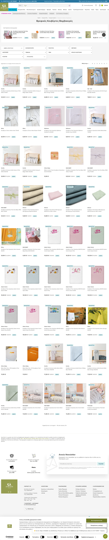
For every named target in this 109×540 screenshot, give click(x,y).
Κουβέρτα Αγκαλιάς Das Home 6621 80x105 (32, 408)
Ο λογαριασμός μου (97, 491)
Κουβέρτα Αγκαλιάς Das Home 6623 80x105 (75, 408)
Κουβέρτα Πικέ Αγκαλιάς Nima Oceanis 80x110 (10, 250)
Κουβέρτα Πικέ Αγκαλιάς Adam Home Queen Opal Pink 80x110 (32, 329)
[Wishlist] (96, 5)
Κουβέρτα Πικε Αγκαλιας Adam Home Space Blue (32, 289)
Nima (2, 128)
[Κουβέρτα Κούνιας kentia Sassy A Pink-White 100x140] (11, 156)
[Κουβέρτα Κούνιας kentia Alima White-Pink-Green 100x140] (54, 354)
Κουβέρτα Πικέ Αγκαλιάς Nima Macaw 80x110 (75, 329)
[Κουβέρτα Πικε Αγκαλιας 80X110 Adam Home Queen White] (54, 235)
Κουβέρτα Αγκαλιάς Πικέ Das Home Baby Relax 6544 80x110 (31, 250)
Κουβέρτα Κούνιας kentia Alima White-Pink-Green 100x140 (53, 368)
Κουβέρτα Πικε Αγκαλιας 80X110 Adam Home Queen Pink (75, 250)
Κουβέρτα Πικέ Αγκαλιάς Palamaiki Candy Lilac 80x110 (96, 408)
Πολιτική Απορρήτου (63, 497)
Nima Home (39, 438)
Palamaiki (89, 406)
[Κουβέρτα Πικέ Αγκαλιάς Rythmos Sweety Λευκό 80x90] (76, 116)
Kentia (2, 89)
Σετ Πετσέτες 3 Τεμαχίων (62, 13)
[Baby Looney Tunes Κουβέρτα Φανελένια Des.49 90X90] (54, 156)
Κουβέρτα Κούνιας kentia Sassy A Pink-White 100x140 (10, 170)
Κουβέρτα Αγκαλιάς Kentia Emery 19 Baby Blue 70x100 (76, 91)
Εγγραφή (101, 464)
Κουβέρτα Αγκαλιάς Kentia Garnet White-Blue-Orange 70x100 (54, 91)
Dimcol (24, 207)
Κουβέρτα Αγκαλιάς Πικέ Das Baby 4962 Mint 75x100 (11, 210)
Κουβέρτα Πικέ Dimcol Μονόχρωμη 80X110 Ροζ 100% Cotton (53, 210)
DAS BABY (68, 168)
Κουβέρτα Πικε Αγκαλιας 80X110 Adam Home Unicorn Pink (97, 289)
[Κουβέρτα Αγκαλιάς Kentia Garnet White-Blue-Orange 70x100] (54, 76)
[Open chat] (105, 536)
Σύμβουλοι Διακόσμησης (81, 493)
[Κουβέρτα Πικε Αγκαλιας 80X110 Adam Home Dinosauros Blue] (54, 314)
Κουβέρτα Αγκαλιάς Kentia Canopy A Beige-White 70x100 (32, 91)
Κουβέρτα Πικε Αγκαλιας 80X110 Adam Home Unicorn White (75, 289)
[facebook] (8, 492)
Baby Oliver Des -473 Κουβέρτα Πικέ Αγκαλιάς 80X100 (32, 368)
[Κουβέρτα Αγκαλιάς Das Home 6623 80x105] (76, 393)
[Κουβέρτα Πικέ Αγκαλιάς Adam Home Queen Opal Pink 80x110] (33, 314)
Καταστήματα (44, 491)
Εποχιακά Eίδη (21, 9)
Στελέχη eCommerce (80, 489)
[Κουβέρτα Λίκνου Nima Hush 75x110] (11, 116)
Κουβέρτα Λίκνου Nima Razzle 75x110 (32, 130)
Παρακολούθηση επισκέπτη (99, 497)
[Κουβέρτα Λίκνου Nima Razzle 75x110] (33, 116)
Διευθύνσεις (95, 495)
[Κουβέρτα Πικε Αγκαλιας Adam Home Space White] (11, 274)
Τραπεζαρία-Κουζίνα (78, 9)
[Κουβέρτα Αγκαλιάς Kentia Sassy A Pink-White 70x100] (11, 76)
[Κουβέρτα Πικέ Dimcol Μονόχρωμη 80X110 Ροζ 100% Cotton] (54, 195)
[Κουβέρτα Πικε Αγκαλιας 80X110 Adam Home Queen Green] (97, 235)
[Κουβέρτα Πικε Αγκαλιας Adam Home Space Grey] (54, 274)
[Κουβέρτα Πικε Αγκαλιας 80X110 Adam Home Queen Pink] (76, 235)
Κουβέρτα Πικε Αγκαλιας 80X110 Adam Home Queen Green (97, 250)
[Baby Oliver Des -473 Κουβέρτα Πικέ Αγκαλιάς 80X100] (33, 354)
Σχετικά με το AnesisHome (47, 489)
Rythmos (46, 128)
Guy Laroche (45, 438)
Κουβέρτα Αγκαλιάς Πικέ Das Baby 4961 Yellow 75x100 (76, 170)
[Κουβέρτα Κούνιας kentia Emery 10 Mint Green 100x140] (11, 393)
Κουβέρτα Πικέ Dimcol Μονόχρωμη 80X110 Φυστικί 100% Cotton (96, 210)
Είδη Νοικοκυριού (31, 9)
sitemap (43, 493)
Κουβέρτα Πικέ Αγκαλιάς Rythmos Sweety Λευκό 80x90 (74, 131)
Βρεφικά (49, 9)
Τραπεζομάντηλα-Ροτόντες (19, 13)
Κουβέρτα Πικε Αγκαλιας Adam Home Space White (10, 289)
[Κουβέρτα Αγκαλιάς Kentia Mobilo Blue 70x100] (97, 116)
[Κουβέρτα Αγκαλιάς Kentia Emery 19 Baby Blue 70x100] (76, 76)
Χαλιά (92, 9)
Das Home (28, 438)
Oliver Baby (47, 168)
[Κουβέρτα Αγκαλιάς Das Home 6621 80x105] (33, 393)
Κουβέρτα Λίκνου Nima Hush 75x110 (10, 130)
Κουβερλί (52, 13)
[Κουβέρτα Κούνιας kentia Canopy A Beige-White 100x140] (33, 156)
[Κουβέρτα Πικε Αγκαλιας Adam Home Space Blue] (33, 274)
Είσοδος (95, 489)
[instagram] (10, 492)
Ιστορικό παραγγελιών (98, 493)
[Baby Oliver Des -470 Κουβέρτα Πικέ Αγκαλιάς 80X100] (11, 354)
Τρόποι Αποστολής (63, 491)
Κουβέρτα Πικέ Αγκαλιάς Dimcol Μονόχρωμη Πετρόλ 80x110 (74, 210)
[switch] (42, 537)
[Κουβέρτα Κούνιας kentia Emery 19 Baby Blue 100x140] (76, 354)
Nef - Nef (89, 89)
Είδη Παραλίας (12, 9)
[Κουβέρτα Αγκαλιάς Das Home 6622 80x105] (54, 393)
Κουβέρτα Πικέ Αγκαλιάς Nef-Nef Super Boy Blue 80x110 (97, 91)
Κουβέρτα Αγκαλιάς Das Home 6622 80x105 (53, 408)
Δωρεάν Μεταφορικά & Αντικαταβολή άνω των (94, 1)
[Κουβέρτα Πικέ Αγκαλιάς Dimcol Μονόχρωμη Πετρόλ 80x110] (76, 195)
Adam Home (47, 247)
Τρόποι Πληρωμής (63, 489)
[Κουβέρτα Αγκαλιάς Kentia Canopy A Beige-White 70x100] (33, 76)
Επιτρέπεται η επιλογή (97, 525)
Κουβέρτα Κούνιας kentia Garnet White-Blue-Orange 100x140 (97, 368)
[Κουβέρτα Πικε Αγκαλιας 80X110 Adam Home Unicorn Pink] (97, 274)
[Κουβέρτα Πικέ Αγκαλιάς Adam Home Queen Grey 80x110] (11, 314)
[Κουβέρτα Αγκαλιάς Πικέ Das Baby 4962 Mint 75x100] (11, 195)
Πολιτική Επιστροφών (63, 495)
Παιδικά (54, 9)
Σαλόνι (70, 9)
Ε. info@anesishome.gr (30, 505)
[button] (25, 5)
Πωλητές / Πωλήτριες (81, 491)
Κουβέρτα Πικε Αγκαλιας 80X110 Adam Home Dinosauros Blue (53, 329)
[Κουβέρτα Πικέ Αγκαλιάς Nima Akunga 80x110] (97, 317)
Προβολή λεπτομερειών (87, 537)
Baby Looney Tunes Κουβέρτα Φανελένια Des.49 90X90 (54, 170)
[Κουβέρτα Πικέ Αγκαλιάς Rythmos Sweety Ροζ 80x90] (54, 116)
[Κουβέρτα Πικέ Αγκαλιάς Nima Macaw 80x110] (76, 317)
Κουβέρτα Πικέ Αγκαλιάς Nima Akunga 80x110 (97, 329)
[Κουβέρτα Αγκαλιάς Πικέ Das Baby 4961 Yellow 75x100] (76, 156)
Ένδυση (60, 9)
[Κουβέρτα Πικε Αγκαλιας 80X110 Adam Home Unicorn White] (76, 274)
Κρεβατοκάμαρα (41, 9)
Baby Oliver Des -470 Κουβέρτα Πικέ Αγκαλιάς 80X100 (10, 368)
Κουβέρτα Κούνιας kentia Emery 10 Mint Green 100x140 (10, 408)
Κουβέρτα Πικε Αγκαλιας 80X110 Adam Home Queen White (53, 250)
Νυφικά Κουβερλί (43, 13)
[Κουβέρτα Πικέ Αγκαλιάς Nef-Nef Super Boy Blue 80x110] (97, 76)
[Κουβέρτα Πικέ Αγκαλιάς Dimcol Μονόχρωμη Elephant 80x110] (33, 195)
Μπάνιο (65, 9)
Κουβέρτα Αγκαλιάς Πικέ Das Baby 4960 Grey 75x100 (97, 170)
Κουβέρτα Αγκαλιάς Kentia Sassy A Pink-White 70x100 (11, 91)
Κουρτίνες (87, 9)
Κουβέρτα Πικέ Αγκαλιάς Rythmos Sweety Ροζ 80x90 (52, 131)
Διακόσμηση (103, 9)
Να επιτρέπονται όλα (96, 520)
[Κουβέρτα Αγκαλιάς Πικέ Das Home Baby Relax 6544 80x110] (33, 235)
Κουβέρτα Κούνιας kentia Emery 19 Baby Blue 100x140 (76, 368)
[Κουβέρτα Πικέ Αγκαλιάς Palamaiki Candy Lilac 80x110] (97, 393)
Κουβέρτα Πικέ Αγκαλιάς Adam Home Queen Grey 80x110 (10, 329)
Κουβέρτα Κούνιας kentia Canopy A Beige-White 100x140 (31, 170)
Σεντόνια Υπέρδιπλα (32, 13)
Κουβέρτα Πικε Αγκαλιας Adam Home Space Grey (53, 289)
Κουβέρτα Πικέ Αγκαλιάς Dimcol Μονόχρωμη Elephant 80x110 (31, 210)
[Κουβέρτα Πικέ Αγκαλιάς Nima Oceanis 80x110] (11, 238)
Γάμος (97, 9)
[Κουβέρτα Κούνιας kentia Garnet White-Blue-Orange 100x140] (97, 354)
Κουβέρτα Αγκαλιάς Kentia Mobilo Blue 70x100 (96, 131)
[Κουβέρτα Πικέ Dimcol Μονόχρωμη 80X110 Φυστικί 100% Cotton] (97, 195)
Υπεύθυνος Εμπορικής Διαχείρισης (81, 495)
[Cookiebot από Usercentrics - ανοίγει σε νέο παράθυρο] (9, 537)
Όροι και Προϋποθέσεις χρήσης (66, 493)
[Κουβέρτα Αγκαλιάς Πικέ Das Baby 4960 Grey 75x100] (97, 156)
